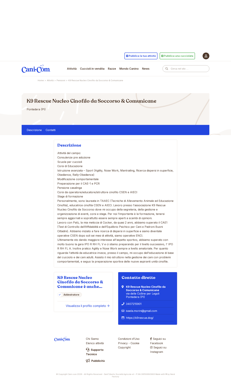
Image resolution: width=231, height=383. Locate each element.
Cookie (135, 343)
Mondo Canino (129, 68)
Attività (72, 68)
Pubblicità (98, 360)
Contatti (50, 130)
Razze (112, 68)
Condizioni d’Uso (129, 338)
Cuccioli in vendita (92, 68)
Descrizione (34, 130)
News (145, 68)
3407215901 (134, 304)
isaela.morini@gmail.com (141, 311)
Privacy (123, 343)
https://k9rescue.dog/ (140, 317)
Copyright (124, 347)
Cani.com (36, 68)
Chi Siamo (92, 338)
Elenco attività (95, 343)
